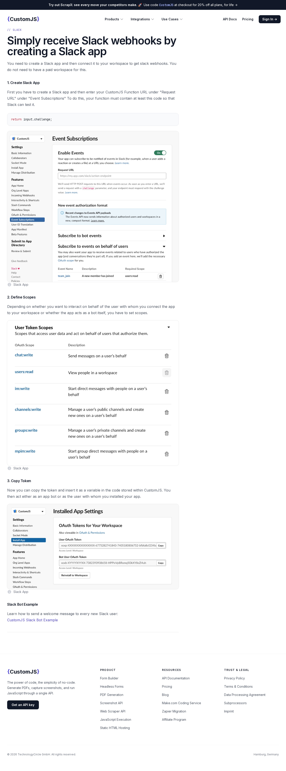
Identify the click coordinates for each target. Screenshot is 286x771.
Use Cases (170, 19)
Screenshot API (111, 703)
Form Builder (109, 678)
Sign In (269, 19)
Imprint (229, 711)
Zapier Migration (174, 711)
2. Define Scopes (21, 297)
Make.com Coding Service (181, 703)
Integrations (140, 19)
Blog (165, 695)
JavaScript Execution (115, 719)
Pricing (247, 19)
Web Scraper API (112, 711)
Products (112, 19)
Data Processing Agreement (244, 695)
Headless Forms (112, 686)
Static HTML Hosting (115, 728)
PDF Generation (111, 695)
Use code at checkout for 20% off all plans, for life (143, 5)
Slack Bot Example (22, 604)
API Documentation (176, 678)
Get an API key (23, 705)
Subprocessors (235, 703)
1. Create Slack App (23, 82)
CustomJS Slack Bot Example (32, 620)
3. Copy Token (19, 481)
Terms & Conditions (238, 686)
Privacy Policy (234, 678)
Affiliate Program (174, 719)
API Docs (230, 19)
